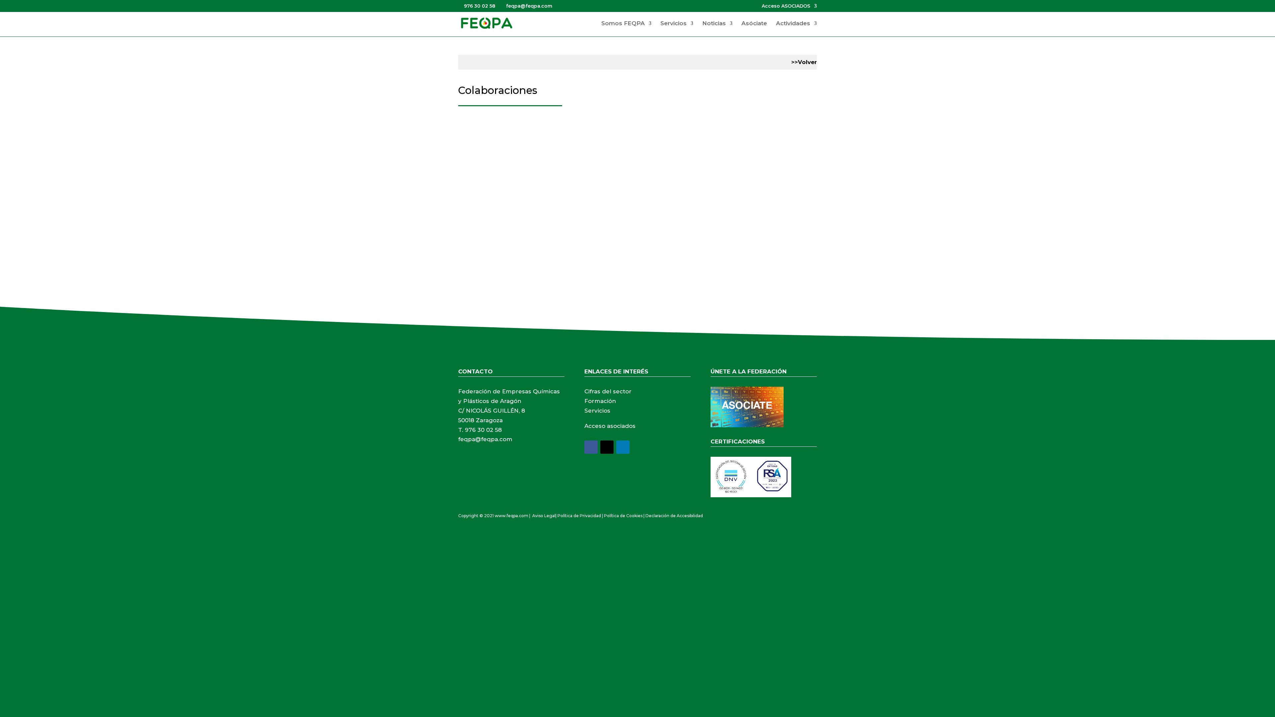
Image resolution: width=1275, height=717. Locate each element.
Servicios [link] (673, 24)
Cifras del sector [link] (608, 391)
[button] (591, 447)
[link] (486, 23)
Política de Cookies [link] (623, 515)
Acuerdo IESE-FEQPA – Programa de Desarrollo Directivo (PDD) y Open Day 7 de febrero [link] (595, 141)
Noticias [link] (714, 24)
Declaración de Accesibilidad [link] (674, 515)
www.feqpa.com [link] (511, 515)
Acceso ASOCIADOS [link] (786, 6)
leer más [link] (476, 193)
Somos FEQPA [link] (623, 24)
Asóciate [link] (754, 24)
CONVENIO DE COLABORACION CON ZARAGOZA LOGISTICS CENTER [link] (564, 235)
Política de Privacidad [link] (579, 515)
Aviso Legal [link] (543, 515)
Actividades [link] (793, 24)
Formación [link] (600, 401)
